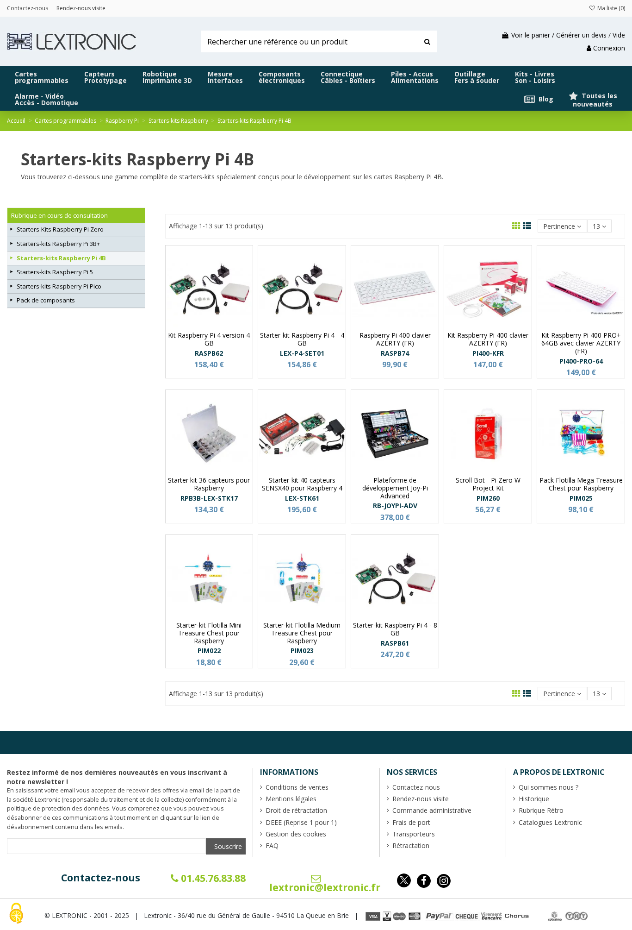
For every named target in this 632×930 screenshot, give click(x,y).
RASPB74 (395, 353)
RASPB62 (209, 353)
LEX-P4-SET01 (302, 353)
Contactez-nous (100, 877)
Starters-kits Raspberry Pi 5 (55, 272)
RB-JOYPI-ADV (395, 505)
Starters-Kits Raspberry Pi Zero (60, 229)
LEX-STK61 (302, 498)
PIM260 (488, 498)
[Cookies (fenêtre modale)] (16, 914)
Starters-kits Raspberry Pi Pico (59, 286)
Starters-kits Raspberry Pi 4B (61, 258)
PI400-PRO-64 (581, 361)
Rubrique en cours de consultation (59, 215)
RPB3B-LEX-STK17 (209, 498)
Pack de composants (46, 300)
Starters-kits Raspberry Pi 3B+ (58, 243)
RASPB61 (395, 643)
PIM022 (209, 650)
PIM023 (302, 650)
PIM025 (581, 498)
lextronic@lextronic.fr (324, 887)
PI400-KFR (488, 353)
